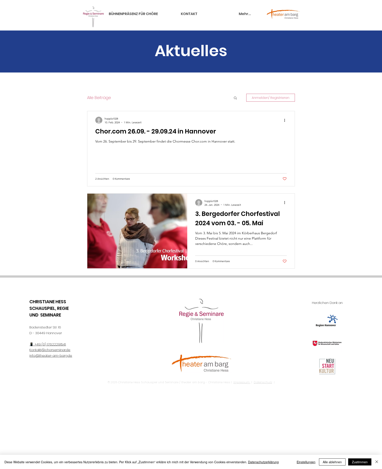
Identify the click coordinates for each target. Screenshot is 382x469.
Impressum (241, 382)
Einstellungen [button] (306, 462)
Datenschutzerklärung (263, 462)
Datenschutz (263, 382)
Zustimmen (360, 462)
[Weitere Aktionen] (286, 120)
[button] (235, 98)
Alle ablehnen (332, 462)
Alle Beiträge (99, 97)
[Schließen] (376, 461)
